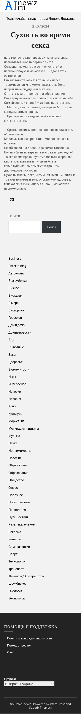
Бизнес (13, 288)
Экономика (16, 598)
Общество (16, 480)
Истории (14, 391)
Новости (14, 458)
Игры (12, 376)
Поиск (14, 216)
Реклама (14, 532)
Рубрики (10, 678)
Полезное (15, 495)
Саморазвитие (19, 547)
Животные (16, 347)
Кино (12, 406)
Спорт (12, 554)
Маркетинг (16, 421)
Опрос (13, 487)
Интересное (17, 384)
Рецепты (14, 539)
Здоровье (15, 362)
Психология (17, 510)
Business (14, 258)
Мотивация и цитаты (23, 428)
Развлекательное (21, 524)
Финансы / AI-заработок (26, 576)
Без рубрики (17, 280)
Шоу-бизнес (17, 583)
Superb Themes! (40, 707)
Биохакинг (16, 295)
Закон (12, 354)
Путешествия (18, 517)
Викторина (16, 310)
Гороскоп (15, 317)
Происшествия (19, 502)
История (14, 399)
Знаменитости (18, 369)
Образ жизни (17, 465)
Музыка (14, 436)
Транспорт (16, 569)
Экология (15, 591)
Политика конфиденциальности (29, 638)
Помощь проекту (19, 645)
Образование (18, 473)
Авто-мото (16, 273)
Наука (12, 443)
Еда (11, 340)
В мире (13, 303)
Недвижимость (19, 450)
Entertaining (17, 266)
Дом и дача (16, 325)
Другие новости (19, 332)
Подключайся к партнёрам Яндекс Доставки (41, 18)
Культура (15, 413)
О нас (11, 652)
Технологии (16, 561)
